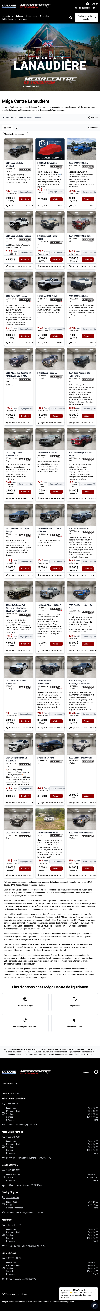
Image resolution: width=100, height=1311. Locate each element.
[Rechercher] (70, 17)
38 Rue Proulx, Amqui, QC (21, 1279)
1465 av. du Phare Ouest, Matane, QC (26, 1246)
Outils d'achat (7, 19)
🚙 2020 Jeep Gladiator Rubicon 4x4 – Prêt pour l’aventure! (18, 246)
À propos (23, 19)
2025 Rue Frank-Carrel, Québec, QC (25, 1213)
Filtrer (8, 128)
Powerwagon (41, 248)
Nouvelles (44, 16)
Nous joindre (9, 1093)
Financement (31, 16)
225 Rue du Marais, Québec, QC (24, 1185)
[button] (95, 1290)
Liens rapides (8, 1083)
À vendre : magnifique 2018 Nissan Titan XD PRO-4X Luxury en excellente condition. (49, 543)
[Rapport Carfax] (25, 169)
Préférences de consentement (15, 1294)
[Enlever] (26, 134)
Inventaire (6, 16)
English (95, 4)
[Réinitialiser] (16, 127)
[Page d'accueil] (3, 117)
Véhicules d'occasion (14, 117)
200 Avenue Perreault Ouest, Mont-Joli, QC (28, 1158)
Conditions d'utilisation (83, 1054)
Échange (19, 16)
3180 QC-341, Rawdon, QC (21, 1125)
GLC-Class (9, 385)
